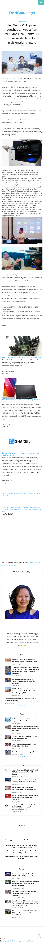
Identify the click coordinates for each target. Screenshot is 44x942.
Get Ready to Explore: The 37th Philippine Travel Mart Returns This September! (23, 681)
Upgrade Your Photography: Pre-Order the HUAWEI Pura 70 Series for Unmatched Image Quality (24, 807)
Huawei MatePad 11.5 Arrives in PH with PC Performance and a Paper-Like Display (25, 772)
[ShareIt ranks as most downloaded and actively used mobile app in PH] (19, 442)
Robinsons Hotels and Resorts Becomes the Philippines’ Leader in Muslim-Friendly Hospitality (25, 883)
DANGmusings (22, 13)
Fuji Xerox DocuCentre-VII (26, 493)
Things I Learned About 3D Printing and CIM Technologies (22, 357)
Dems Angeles (27, 46)
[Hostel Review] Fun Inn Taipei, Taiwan (25, 752)
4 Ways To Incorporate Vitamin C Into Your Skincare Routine (21, 507)
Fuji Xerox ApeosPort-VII (10, 493)
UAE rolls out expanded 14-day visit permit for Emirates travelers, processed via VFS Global (25, 728)
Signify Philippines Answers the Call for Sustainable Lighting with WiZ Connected (25, 797)
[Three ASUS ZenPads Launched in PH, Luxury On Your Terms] (19, 388)
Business (22, 22)
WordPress (29, 941)
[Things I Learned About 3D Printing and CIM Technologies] (24, 346)
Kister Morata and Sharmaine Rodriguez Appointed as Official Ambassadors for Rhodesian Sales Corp (25, 903)
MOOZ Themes (12, 941)
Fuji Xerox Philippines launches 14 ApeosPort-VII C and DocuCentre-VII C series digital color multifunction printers (22, 34)
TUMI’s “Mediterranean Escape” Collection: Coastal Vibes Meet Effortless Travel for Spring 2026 (25, 691)
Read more (22, 705)
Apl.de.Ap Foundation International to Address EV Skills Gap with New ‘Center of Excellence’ (25, 913)
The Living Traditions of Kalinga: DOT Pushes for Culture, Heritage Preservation (24, 893)
